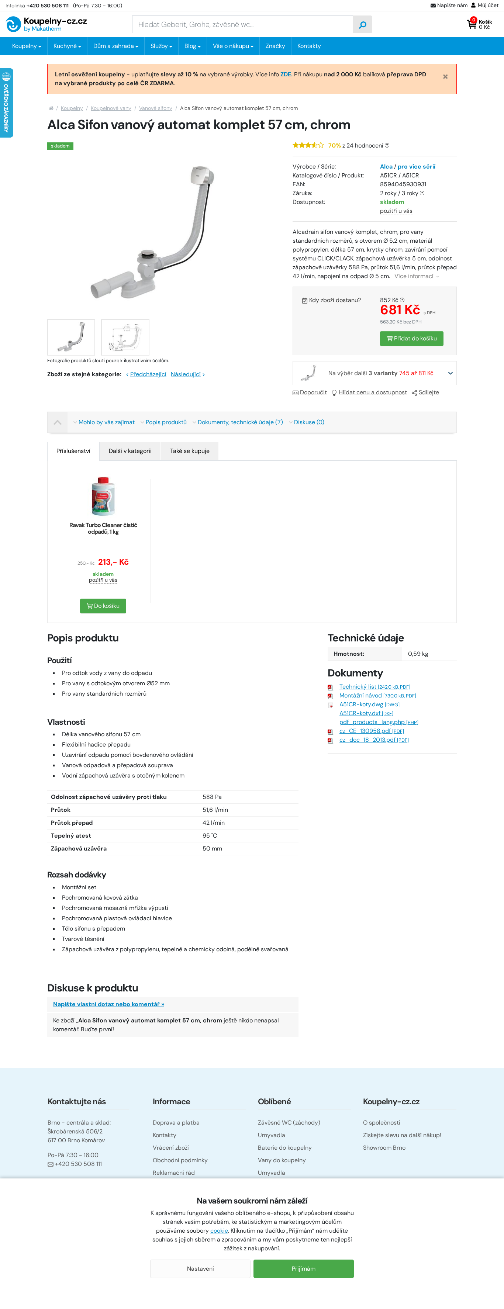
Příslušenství (73, 451)
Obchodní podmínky (180, 1160)
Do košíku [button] (106, 606)
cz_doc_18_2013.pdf (374, 740)
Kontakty (309, 46)
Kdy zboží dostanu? (335, 300)
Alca (386, 166)
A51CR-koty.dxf (366, 713)
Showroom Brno (384, 1148)
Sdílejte (429, 392)
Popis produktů (166, 422)
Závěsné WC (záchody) (289, 1122)
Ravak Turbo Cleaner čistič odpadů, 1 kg (103, 528)
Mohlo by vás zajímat (107, 422)
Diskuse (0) (309, 422)
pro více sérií (416, 166)
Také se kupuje (190, 451)
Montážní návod (377, 695)
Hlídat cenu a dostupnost (373, 392)
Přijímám (303, 1268)
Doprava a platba (176, 1122)
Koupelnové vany (111, 108)
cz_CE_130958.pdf (371, 731)
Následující (186, 374)
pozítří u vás (396, 211)
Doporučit (313, 392)
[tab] (73, 451)
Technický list (374, 686)
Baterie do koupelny (285, 1148)
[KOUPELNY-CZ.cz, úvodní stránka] (46, 24)
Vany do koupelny (282, 1160)
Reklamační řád (174, 1173)
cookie (219, 1230)
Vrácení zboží (171, 1148)
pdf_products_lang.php (378, 722)
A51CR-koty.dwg (369, 704)
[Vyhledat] (362, 24)
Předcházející (148, 374)
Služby (159, 46)
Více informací (414, 276)
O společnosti (381, 1122)
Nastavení (200, 1268)
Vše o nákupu (231, 46)
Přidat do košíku (415, 338)
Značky (275, 46)
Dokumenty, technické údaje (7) (240, 422)
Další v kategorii (130, 451)
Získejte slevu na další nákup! (402, 1135)
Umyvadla (271, 1135)
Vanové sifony (155, 108)
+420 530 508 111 (78, 1164)
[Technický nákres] (125, 337)
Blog (190, 46)
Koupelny (72, 108)
